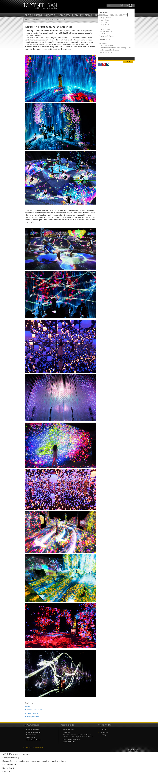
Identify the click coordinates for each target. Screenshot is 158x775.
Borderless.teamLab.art (33, 710)
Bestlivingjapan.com (32, 717)
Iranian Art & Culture (106, 36)
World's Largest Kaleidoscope (109, 50)
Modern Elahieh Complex (34, 740)
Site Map (103, 735)
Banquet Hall (86, 15)
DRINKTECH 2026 (69, 742)
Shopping (38, 15)
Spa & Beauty (121, 15)
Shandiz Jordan (31, 735)
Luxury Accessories (105, 27)
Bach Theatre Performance (71, 739)
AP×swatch (103, 43)
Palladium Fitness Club (33, 729)
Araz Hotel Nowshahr (106, 45)
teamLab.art (29, 706)
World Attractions (105, 34)
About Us (103, 729)
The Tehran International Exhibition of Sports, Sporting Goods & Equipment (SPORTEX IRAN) (78, 736)
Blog (33, 19)
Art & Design (103, 22)
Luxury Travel (104, 20)
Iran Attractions (104, 29)
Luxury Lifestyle (105, 18)
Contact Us (104, 732)
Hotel (75, 15)
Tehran (28, 15)
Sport (110, 15)
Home (27, 19)
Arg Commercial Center (33, 732)
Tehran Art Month (68, 729)
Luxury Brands (104, 24)
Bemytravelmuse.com (32, 713)
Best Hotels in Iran (105, 31)
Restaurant (49, 15)
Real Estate (100, 15)
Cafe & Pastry (63, 15)
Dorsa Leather (30, 737)
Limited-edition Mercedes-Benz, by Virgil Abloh (115, 48)
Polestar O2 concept (106, 52)
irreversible (66, 732)
